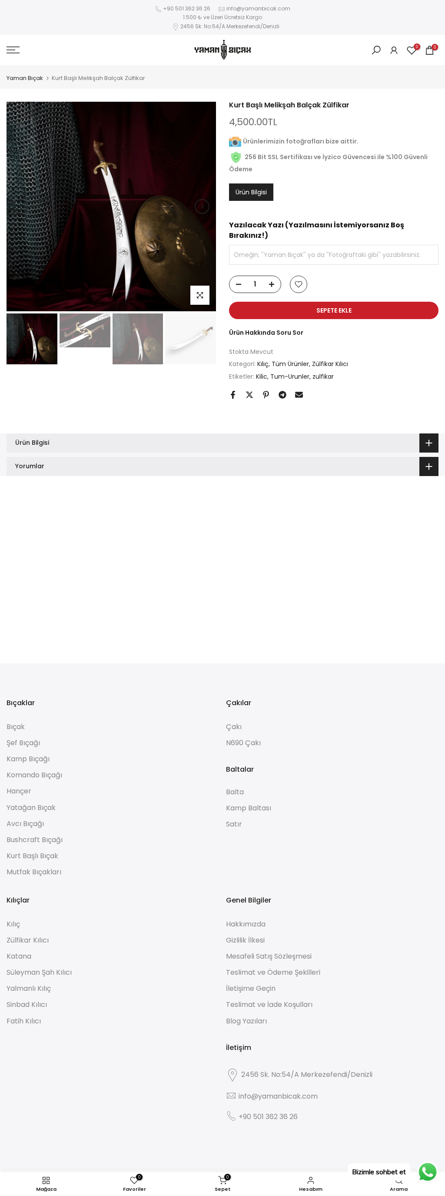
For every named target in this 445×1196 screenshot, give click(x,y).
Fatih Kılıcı (24, 1021)
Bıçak (16, 727)
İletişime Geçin (251, 988)
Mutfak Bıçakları (34, 872)
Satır (234, 824)
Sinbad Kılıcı (27, 1004)
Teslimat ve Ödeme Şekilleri (273, 972)
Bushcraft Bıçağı (35, 840)
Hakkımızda (246, 924)
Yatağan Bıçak (31, 808)
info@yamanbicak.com (258, 8)
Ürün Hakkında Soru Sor (266, 332)
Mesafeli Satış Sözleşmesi (269, 956)
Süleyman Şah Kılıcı (39, 972)
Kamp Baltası (248, 808)
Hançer (19, 791)
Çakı (234, 727)
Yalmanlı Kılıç (29, 988)
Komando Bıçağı (34, 775)
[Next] (202, 206)
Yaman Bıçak (25, 78)
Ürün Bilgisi (251, 192)
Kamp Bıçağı (28, 759)
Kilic (261, 376)
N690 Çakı (243, 743)
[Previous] (20, 206)
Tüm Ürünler (290, 364)
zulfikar (323, 376)
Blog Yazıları (246, 1021)
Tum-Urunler (289, 376)
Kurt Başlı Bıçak (32, 856)
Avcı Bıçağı (25, 824)
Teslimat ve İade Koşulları (269, 1004)
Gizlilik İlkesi (245, 940)
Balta (235, 792)
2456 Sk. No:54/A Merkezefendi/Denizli (229, 26)
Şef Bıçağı (23, 743)
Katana (19, 956)
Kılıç (263, 364)
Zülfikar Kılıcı (330, 364)
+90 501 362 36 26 (186, 8)
